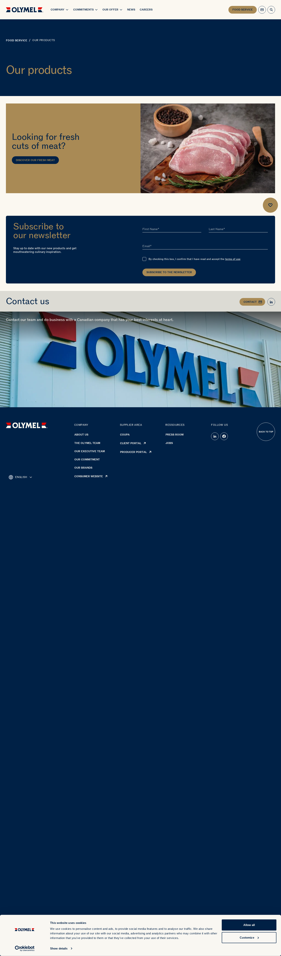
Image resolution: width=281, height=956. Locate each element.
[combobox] (20, 477)
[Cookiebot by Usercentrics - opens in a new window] (24, 948)
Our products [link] (43, 40)
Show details (58, 948)
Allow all (249, 925)
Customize (247, 937)
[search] (271, 10)
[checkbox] (144, 259)
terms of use (232, 259)
